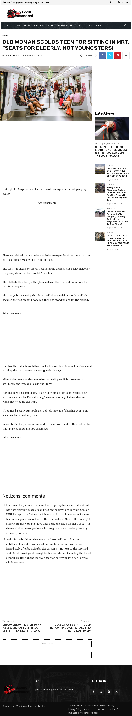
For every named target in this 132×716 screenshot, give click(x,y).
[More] (126, 55)
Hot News (111, 184)
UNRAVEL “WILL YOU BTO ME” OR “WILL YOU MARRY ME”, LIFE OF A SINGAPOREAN (118, 172)
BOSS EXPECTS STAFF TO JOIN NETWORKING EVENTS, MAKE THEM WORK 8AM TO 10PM (71, 627)
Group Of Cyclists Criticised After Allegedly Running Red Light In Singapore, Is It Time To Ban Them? (118, 218)
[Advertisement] (82, 13)
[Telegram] (119, 3)
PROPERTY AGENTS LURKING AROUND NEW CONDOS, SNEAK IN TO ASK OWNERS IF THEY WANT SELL (118, 241)
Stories (6, 36)
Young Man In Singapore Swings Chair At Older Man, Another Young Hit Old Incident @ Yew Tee (117, 193)
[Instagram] (114, 3)
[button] (125, 25)
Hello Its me (12, 56)
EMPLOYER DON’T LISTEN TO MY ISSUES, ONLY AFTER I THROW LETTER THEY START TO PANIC (22, 627)
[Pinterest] (117, 55)
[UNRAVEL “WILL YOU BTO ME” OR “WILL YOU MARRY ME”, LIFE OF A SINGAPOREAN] (100, 169)
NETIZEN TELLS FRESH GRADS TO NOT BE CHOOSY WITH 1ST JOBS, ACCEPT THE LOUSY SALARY (111, 151)
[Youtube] (127, 3)
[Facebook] (110, 3)
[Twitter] (123, 3)
